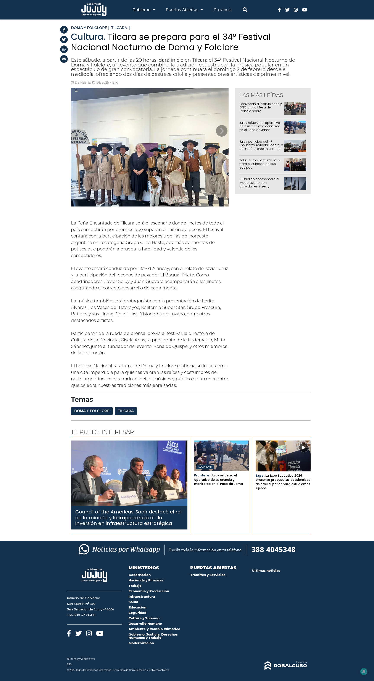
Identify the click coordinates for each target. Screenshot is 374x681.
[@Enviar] (64, 59)
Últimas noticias (266, 570)
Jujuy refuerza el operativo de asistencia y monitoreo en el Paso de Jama (259, 126)
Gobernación (140, 575)
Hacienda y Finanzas (146, 580)
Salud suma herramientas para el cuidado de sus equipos (259, 164)
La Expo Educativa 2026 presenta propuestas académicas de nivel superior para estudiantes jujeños (283, 482)
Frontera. (202, 475)
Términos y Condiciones (81, 658)
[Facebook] (64, 30)
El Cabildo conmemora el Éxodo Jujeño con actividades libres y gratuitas (259, 184)
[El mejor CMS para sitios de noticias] (279, 665)
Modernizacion (141, 643)
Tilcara (126, 411)
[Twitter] (64, 39)
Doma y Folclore (92, 411)
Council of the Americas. (105, 511)
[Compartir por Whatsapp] (64, 49)
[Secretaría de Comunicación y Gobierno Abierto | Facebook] (279, 9)
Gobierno (142, 9)
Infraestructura (142, 596)
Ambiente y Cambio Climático (154, 629)
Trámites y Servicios (207, 575)
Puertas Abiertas (182, 9)
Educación (137, 607)
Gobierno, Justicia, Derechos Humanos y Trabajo (153, 636)
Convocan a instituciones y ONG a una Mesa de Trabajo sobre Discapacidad (260, 109)
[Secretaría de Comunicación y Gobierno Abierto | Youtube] (304, 9)
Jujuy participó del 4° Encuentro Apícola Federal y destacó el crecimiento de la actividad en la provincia (261, 147)
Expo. (260, 475)
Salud (133, 602)
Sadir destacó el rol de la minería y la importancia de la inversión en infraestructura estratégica (128, 517)
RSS (69, 664)
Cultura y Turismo (144, 618)
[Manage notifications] (363, 671)
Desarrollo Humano (145, 623)
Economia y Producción (149, 591)
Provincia (223, 9)
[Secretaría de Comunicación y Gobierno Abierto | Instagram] (296, 9)
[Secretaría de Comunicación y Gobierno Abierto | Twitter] (287, 9)
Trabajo (135, 586)
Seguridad (205, 467)
